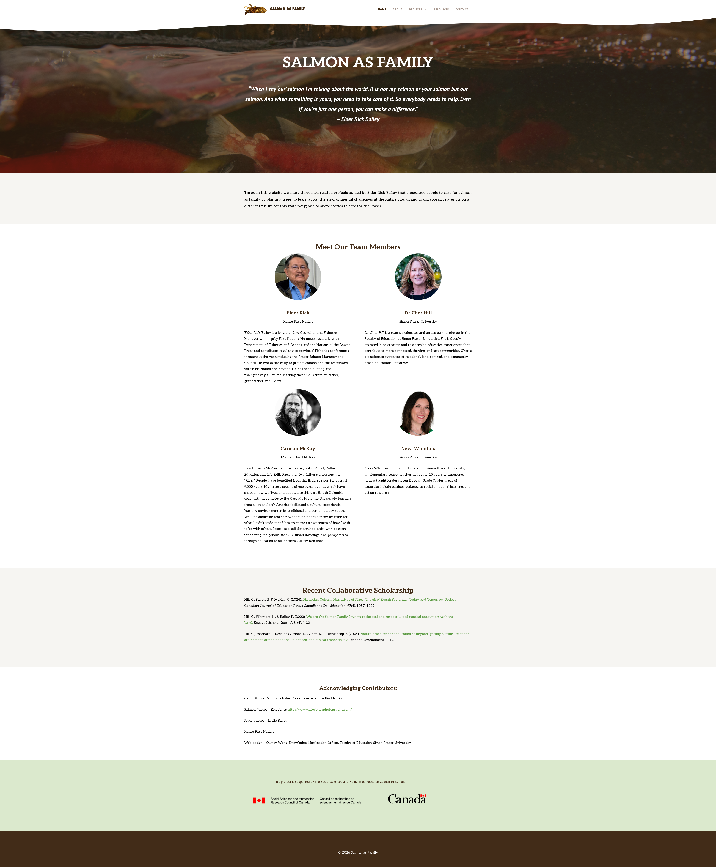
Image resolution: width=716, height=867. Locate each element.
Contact (462, 9)
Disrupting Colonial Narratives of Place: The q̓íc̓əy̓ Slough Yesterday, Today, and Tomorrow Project (379, 600)
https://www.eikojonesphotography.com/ (320, 710)
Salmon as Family (287, 9)
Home (382, 9)
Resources (441, 9)
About (397, 9)
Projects (415, 9)
